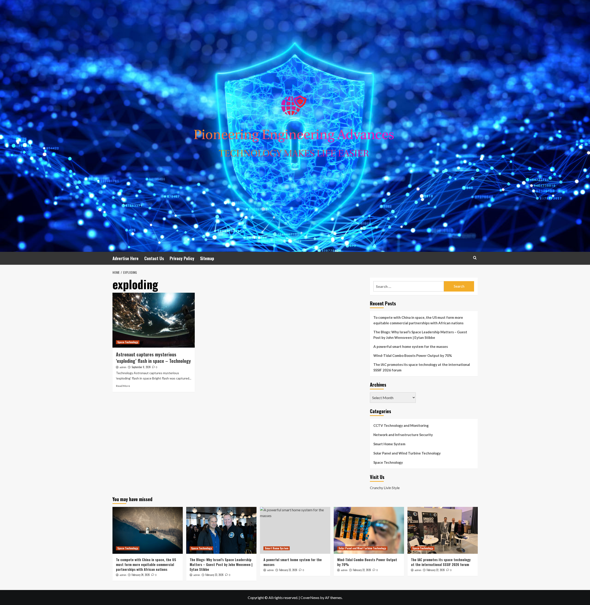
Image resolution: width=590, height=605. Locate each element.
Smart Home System (389, 444)
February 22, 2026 (362, 570)
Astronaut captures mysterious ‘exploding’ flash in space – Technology (153, 357)
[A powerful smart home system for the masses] (295, 530)
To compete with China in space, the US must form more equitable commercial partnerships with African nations (418, 320)
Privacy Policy (182, 258)
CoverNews (310, 597)
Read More (123, 386)
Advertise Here (125, 258)
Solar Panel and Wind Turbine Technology (407, 453)
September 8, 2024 (141, 367)
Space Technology (127, 342)
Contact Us (154, 258)
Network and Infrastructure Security (403, 435)
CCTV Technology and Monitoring (401, 425)
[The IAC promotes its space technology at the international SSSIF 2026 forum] (442, 530)
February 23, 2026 (214, 575)
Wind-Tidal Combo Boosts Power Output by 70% (412, 355)
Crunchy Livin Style (385, 487)
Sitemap (207, 258)
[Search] (475, 258)
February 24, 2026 (141, 575)
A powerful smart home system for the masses (410, 346)
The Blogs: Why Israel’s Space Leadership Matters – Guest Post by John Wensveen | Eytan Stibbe (420, 335)
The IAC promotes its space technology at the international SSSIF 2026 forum (421, 367)
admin (123, 367)
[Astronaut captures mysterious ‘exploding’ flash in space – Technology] (153, 320)
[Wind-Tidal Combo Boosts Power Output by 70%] (369, 530)
